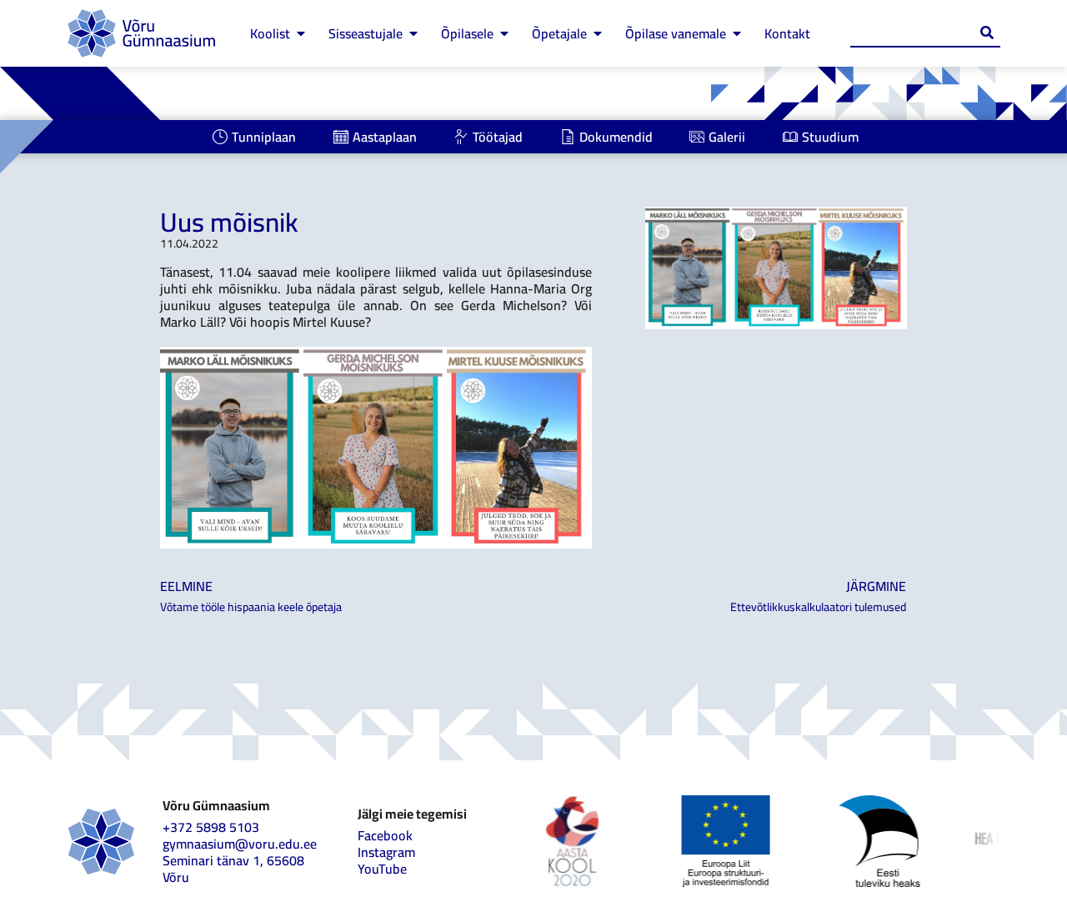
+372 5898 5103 (211, 826)
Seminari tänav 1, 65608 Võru (233, 868)
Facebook (385, 835)
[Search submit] (987, 32)
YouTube (382, 868)
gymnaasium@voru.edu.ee (240, 843)
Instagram (386, 851)
